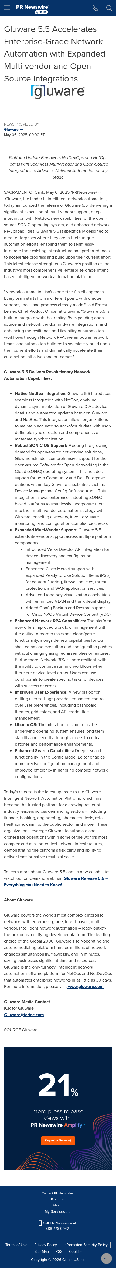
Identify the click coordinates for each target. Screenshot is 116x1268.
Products (57, 1199)
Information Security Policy (86, 1245)
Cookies (76, 1251)
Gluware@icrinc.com (24, 1015)
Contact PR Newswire (57, 1193)
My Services (55, 1211)
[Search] (109, 8)
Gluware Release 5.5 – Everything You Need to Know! (56, 881)
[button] (58, 92)
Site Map (42, 1251)
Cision (67, 1260)
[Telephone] (95, 8)
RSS (59, 1251)
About (57, 1205)
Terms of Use (16, 1245)
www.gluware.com (86, 986)
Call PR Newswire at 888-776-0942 (59, 1225)
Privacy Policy (45, 1245)
